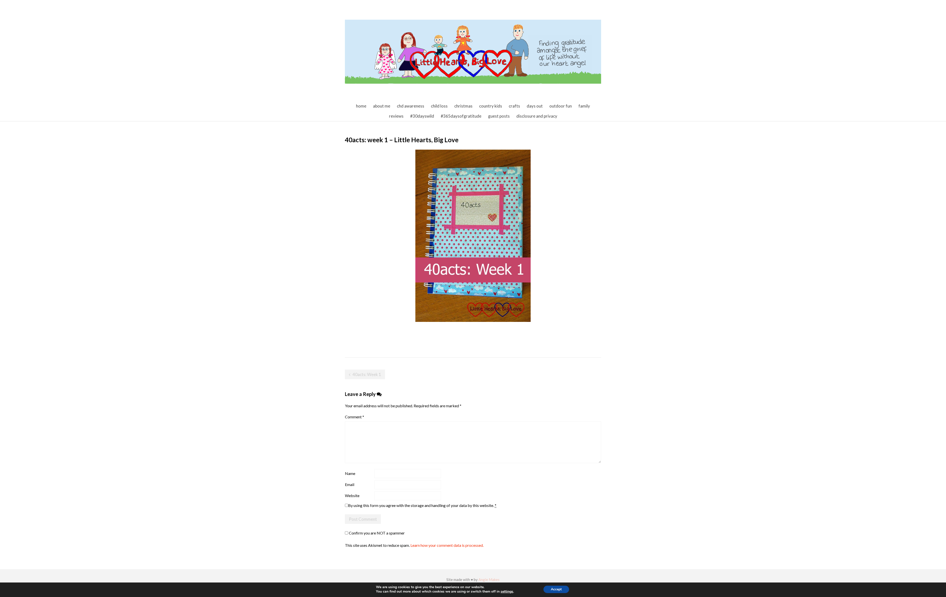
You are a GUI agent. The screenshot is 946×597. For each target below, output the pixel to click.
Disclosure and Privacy (536, 116)
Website (352, 495)
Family (584, 106)
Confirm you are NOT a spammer (376, 533)
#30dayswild (422, 116)
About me (381, 106)
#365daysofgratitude (461, 116)
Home (361, 106)
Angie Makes (489, 579)
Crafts (514, 106)
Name (350, 473)
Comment (354, 416)
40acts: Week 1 (367, 374)
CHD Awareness (410, 106)
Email (349, 484)
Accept (556, 589)
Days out (535, 106)
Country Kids (490, 106)
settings (507, 591)
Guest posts (499, 116)
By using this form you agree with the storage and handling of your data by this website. (422, 505)
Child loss (439, 106)
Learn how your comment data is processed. (447, 545)
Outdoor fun (560, 106)
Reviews (396, 116)
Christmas (463, 106)
